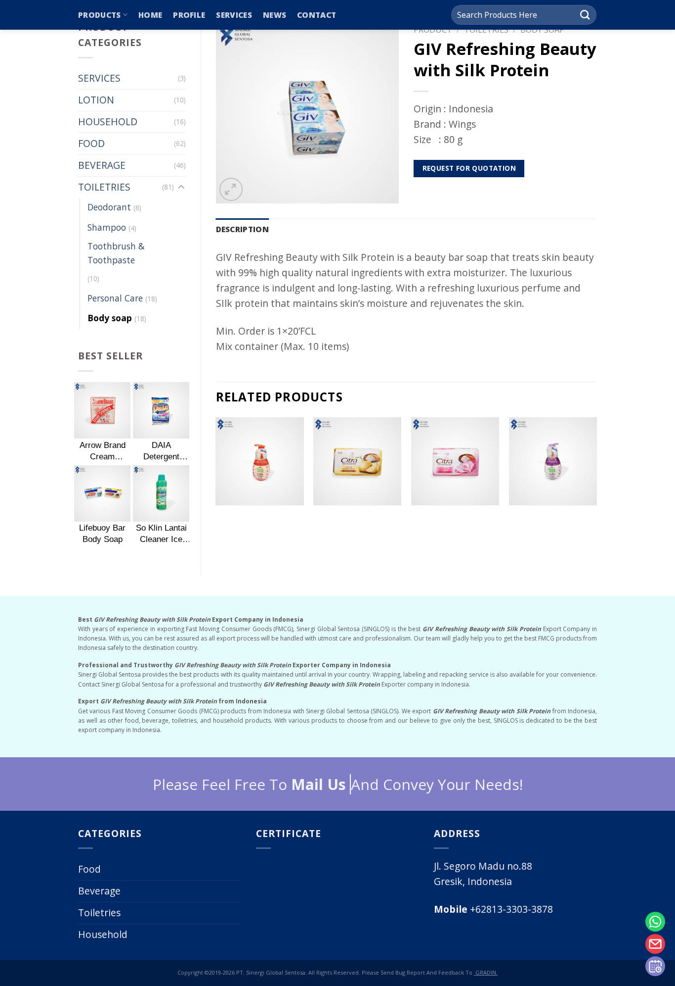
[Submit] (585, 15)
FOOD (91, 143)
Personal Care (115, 298)
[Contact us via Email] (655, 944)
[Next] (596, 478)
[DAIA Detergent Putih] (161, 410)
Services (234, 14)
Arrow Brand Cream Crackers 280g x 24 (102, 451)
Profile (189, 14)
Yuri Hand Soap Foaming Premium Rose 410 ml (259, 519)
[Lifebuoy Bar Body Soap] (102, 493)
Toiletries (99, 912)
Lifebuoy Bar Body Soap (102, 533)
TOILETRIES (104, 187)
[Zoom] (231, 189)
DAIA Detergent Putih (161, 451)
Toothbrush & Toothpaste (116, 253)
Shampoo (106, 227)
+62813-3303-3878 (493, 909)
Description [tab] (242, 229)
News (274, 14)
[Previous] (216, 478)
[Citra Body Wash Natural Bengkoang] (357, 461)
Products (99, 14)
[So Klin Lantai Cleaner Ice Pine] (161, 493)
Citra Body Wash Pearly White (455, 518)
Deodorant (109, 207)
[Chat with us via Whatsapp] (655, 922)
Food (89, 869)
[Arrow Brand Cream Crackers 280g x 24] (102, 410)
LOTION (96, 99)
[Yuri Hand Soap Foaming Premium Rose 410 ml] (259, 461)
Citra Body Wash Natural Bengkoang (357, 518)
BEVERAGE (102, 165)
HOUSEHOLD (107, 121)
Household (102, 934)
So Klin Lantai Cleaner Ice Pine (161, 533)
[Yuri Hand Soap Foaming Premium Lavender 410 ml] (553, 461)
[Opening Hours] (655, 966)
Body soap (109, 318)
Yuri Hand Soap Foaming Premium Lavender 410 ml (553, 519)
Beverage (99, 890)
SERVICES (99, 78)
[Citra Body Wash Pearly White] (455, 461)
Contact (316, 14)
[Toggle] (181, 187)
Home (150, 14)
